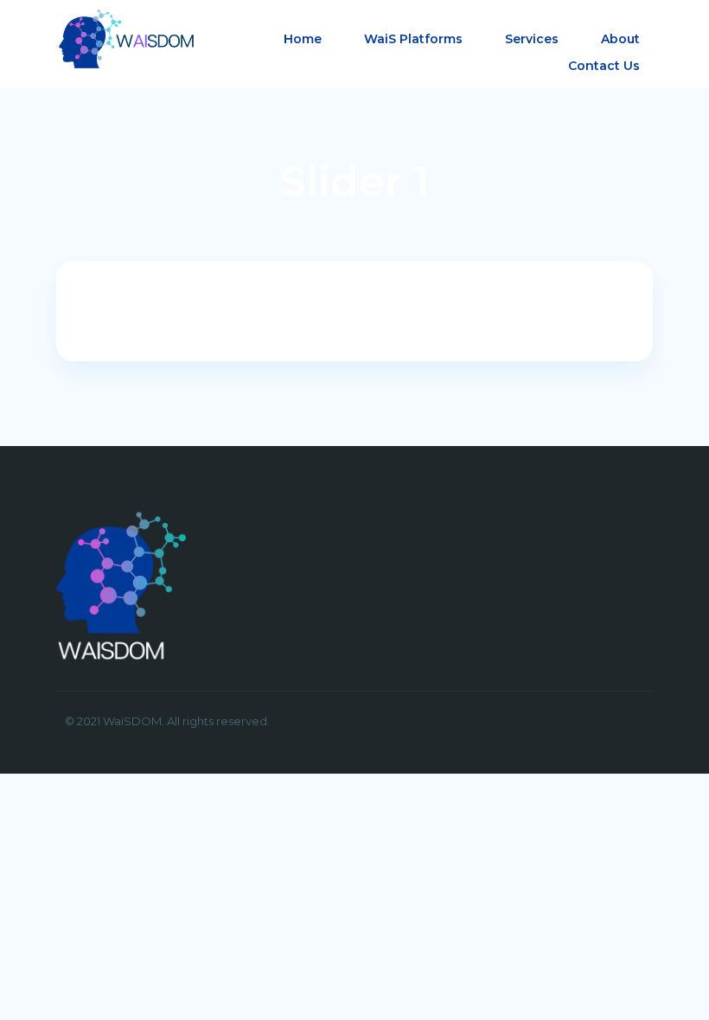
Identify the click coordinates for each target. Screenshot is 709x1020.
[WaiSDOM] (125, 37)
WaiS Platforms (413, 39)
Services (532, 39)
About (620, 39)
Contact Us (604, 65)
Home (303, 39)
